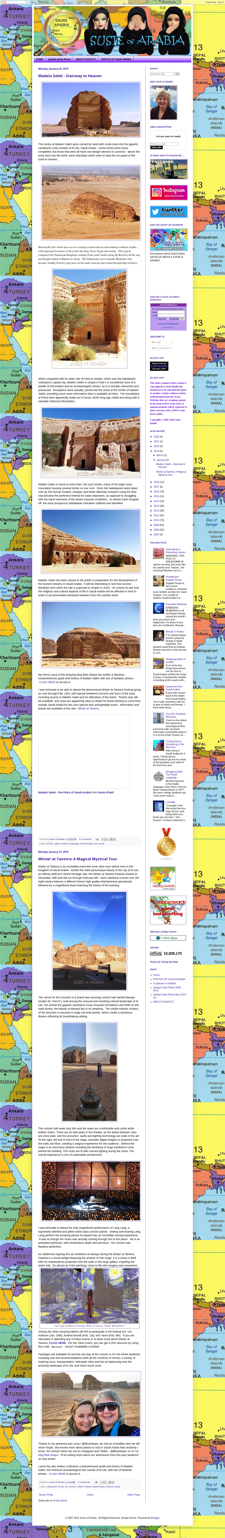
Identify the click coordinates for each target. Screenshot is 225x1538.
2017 (157, 486)
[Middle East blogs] (166, 860)
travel (101, 843)
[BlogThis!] (105, 839)
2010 (157, 520)
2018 (157, 482)
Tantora (109, 1486)
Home (90, 1494)
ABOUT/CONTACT (86, 59)
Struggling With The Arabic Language (174, 774)
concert (72, 1486)
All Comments (162, 348)
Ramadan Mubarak (176, 604)
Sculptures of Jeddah (164, 983)
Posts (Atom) (60, 1500)
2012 (157, 510)
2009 (157, 525)
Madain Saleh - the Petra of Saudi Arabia (64, 792)
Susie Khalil (106, 792)
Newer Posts (46, 1494)
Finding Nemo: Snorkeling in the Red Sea (175, 744)
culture (57, 843)
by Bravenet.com (168, 327)
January (161, 460)
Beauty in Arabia (175, 631)
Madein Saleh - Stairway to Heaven (70, 75)
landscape (74, 843)
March (160, 455)
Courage (170, 802)
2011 (156, 515)
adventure (52, 1486)
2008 (157, 529)
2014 (157, 501)
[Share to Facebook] (111, 839)
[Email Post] (97, 839)
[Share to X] (108, 839)
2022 (157, 436)
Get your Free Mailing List (168, 324)
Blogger (155, 1518)
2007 (157, 534)
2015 (157, 496)
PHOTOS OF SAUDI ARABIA (116, 59)
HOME (39, 59)
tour (96, 843)
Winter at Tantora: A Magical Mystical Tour (77, 858)
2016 (157, 491)
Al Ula (50, 843)
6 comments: (85, 839)
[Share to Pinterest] (114, 839)
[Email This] (102, 839)
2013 (157, 506)
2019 (157, 451)
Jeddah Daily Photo (59, 59)
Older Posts (133, 1494)
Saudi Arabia (86, 843)
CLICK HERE (47, 682)
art (66, 1486)
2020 (157, 446)
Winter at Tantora (89, 708)
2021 (157, 441)
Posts (157, 342)
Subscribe (156, 147)
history (65, 843)
